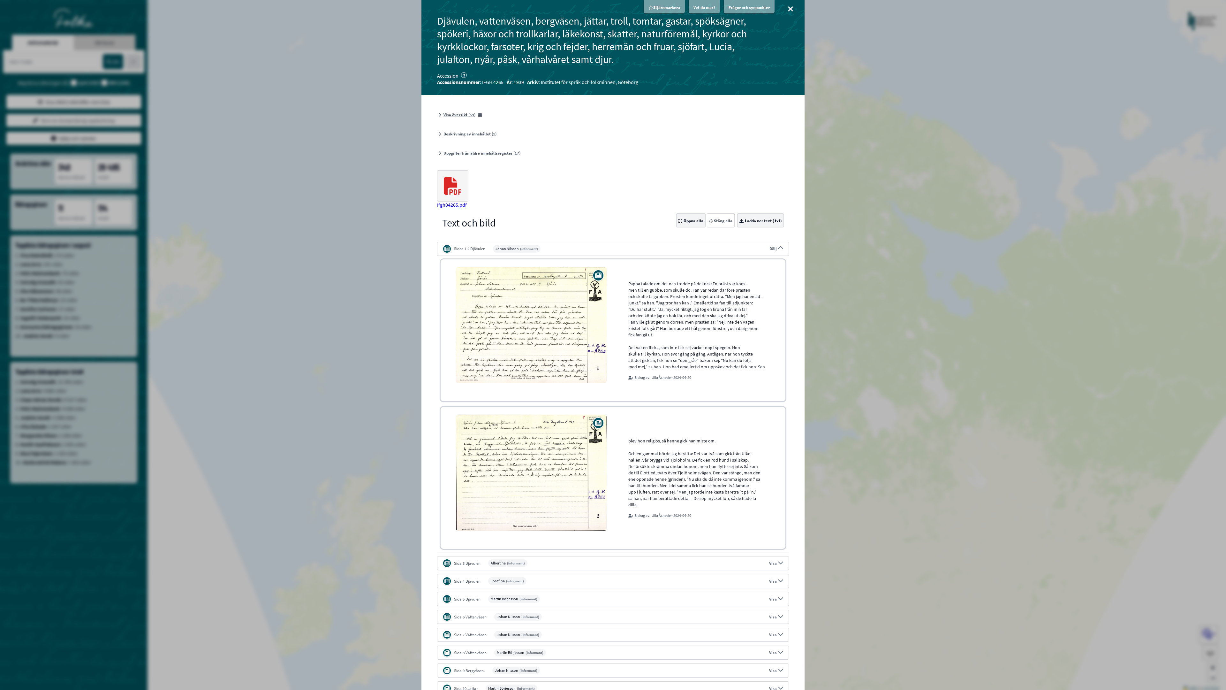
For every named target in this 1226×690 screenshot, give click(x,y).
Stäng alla (723, 221)
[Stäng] (790, 9)
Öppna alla (693, 221)
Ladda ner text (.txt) (763, 221)
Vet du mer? (704, 7)
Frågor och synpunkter (749, 7)
